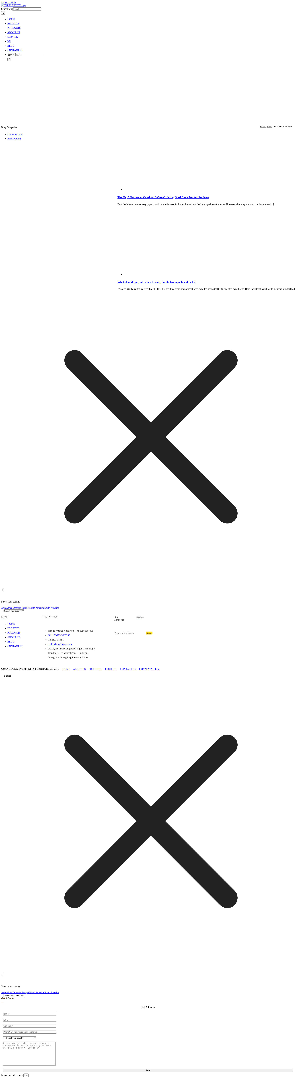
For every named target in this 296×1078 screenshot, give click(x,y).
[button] (148, 676)
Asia (3, 608)
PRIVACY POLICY (149, 669)
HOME (66, 669)
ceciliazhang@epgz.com (60, 644)
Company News (15, 134)
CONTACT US (128, 669)
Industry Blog (14, 138)
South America (51, 608)
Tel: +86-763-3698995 (59, 635)
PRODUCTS (95, 669)
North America (36, 608)
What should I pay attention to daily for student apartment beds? (156, 281)
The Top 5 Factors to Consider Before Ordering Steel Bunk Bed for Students (163, 197)
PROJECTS (111, 669)
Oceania (17, 608)
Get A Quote (7, 998)
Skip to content (8, 2)
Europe (25, 608)
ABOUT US (79, 669)
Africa (9, 608)
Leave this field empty (12, 1075)
